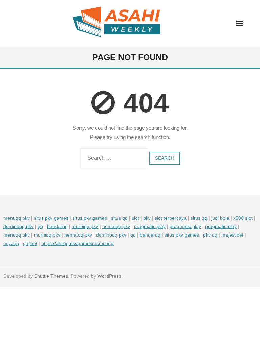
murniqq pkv (85, 226)
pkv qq (210, 235)
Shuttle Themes (51, 276)
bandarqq (57, 226)
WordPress (109, 276)
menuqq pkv (16, 218)
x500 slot (243, 218)
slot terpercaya (171, 218)
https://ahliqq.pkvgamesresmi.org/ (77, 243)
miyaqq (11, 243)
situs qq (119, 218)
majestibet (232, 235)
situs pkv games (51, 218)
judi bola (220, 218)
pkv (147, 218)
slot (135, 218)
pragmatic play (150, 226)
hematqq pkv (116, 226)
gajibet (30, 243)
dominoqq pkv (18, 226)
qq (40, 226)
